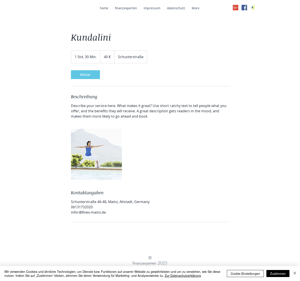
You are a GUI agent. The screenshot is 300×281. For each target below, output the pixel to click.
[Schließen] (294, 273)
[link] (85, 74)
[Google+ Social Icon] (235, 7)
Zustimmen (278, 273)
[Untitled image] (96, 154)
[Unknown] (253, 7)
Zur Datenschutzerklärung (183, 275)
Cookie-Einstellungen (245, 273)
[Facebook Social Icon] (244, 7)
